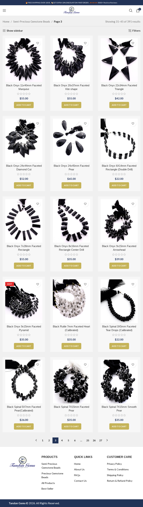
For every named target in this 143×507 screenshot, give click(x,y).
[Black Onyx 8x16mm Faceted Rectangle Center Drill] (71, 221)
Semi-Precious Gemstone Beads (31, 21)
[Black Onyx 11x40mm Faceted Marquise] (23, 60)
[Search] (130, 10)
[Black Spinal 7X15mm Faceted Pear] (71, 381)
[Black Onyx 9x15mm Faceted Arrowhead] (119, 221)
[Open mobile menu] (4, 10)
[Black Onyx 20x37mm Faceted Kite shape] (71, 60)
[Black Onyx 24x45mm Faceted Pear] (71, 140)
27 (100, 440)
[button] (24, 105)
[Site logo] (71, 10)
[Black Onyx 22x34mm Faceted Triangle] (119, 60)
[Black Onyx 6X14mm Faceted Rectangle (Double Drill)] (119, 140)
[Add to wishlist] (38, 43)
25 (87, 440)
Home (6, 21)
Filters (136, 30)
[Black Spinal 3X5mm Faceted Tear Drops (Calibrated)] (119, 301)
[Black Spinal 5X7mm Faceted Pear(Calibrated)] (23, 381)
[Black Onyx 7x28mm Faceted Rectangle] (23, 221)
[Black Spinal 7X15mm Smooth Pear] (119, 381)
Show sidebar (15, 30)
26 (94, 440)
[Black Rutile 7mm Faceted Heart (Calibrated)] (71, 301)
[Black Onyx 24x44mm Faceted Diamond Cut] (23, 140)
